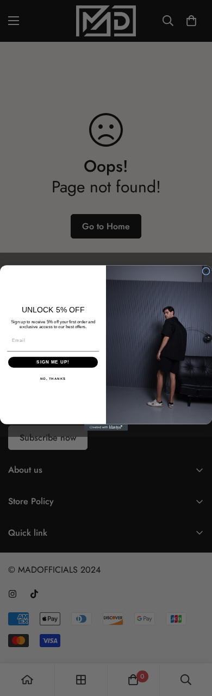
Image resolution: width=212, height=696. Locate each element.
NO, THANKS (53, 378)
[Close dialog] (206, 271)
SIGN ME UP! (53, 362)
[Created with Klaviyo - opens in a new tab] (106, 427)
